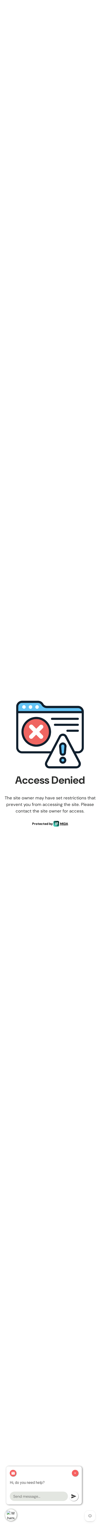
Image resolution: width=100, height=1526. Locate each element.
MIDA (64, 824)
